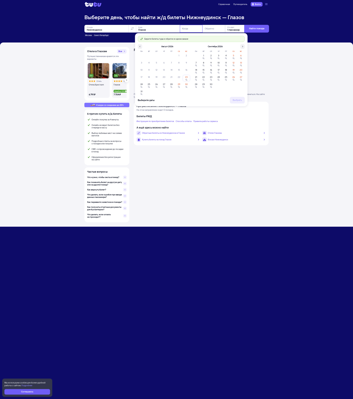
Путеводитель (240, 4)
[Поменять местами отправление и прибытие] (132, 29)
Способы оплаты (184, 121)
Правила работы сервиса (205, 121)
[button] (122, 51)
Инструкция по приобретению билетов (155, 121)
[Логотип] (93, 4)
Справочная (224, 4)
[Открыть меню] (267, 4)
